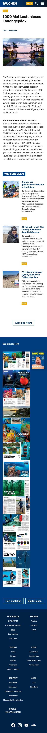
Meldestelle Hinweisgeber (13, 700)
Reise (34, 647)
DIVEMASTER (13, 621)
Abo (33, 682)
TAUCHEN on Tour (34, 660)
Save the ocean (13, 669)
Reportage (13, 665)
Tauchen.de (13, 616)
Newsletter (13, 682)
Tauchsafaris (34, 665)
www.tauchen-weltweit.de (29, 159)
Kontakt (13, 678)
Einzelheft (34, 687)
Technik (34, 616)
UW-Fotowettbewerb (13, 625)
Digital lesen (35, 601)
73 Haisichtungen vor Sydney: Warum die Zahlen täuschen (32, 275)
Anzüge (34, 621)
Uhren (34, 630)
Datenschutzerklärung (13, 691)
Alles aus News (23, 322)
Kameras (34, 625)
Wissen (13, 647)
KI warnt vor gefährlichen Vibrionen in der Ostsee (33, 184)
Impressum (13, 687)
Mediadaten (13, 696)
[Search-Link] (36, 3)
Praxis (13, 652)
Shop (29, 3)
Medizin (13, 660)
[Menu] (42, 3)
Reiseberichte (34, 656)
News (5, 11)
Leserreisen (34, 652)
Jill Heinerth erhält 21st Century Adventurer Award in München (33, 229)
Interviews (13, 638)
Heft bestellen (13, 601)
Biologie (13, 656)
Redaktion (13, 31)
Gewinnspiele (13, 634)
